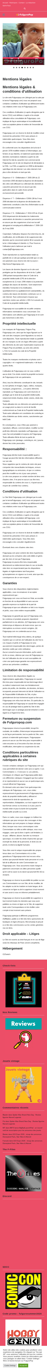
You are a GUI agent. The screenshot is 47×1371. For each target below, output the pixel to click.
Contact (22, 3)
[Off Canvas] (4, 15)
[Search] (25, 8)
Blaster (5, 1115)
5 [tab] (25, 67)
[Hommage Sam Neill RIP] (23, 44)
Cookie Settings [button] (10, 1365)
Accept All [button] (23, 1365)
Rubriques (13, 3)
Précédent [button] (5, 43)
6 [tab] (27, 67)
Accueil (5, 3)
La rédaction (30, 3)
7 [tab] (30, 67)
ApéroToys (7, 5)
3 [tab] (19, 67)
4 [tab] (22, 67)
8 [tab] (33, 67)
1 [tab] (13, 67)
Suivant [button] (41, 43)
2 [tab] (16, 67)
